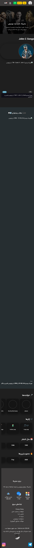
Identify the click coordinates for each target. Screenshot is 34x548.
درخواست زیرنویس (18, 519)
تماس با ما (21, 514)
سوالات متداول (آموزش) (17, 521)
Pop (13, 460)
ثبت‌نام (19, 3)
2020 (4, 92)
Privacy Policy (20, 509)
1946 (12, 445)
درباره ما (21, 516)
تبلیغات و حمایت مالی (18, 512)
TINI (30, 92)
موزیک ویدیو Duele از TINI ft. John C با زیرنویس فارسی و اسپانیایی (18, 96)
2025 (26, 460)
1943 (26, 445)
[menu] (10, 3)
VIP (15, 3)
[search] (5, 3)
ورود (24, 3)
